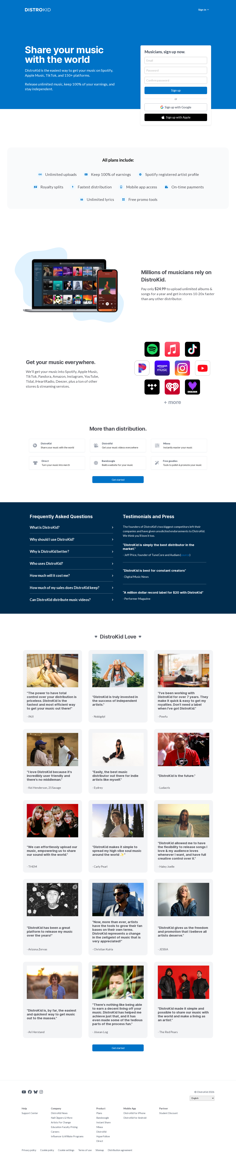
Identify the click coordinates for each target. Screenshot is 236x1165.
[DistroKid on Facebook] (30, 1092)
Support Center (30, 1113)
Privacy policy (29, 1150)
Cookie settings (66, 1150)
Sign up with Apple (178, 117)
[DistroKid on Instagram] (41, 1092)
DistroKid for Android (134, 1117)
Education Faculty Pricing (64, 1127)
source (185, 555)
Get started (118, 479)
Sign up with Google (178, 107)
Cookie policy (47, 1150)
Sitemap (100, 1150)
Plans (99, 1113)
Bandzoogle (102, 1117)
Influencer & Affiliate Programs (67, 1136)
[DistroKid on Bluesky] (36, 1092)
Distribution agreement (120, 1150)
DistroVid (101, 1131)
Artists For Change (61, 1122)
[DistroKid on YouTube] (24, 1092)
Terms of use (85, 1150)
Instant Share (103, 1122)
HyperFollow (103, 1136)
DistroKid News (59, 1113)
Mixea (99, 1127)
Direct (99, 1141)
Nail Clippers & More (61, 1117)
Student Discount (168, 1113)
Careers (55, 1131)
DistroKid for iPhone (134, 1113)
